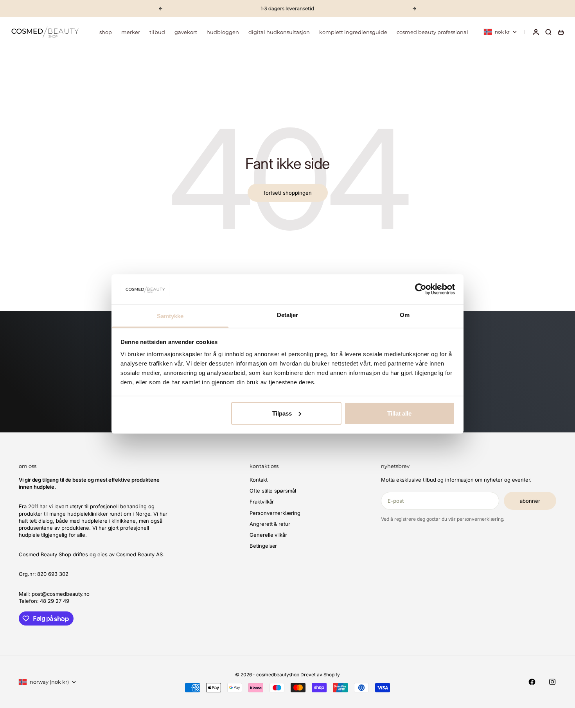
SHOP (105, 32)
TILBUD (157, 32)
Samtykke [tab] (170, 316)
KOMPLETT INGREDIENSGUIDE (353, 32)
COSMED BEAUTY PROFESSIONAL (432, 32)
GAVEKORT (185, 32)
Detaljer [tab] (287, 315)
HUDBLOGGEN (223, 32)
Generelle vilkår (268, 535)
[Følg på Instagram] (552, 682)
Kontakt (259, 480)
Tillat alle (399, 413)
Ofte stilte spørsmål (273, 491)
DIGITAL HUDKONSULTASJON (279, 32)
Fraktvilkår (262, 501)
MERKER (130, 32)
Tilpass (282, 413)
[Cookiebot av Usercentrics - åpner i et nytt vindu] (420, 289)
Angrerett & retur (270, 524)
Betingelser (263, 546)
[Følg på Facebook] (532, 682)
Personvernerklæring (275, 513)
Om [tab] (405, 315)
